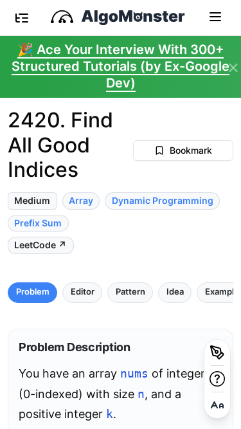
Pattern (130, 292)
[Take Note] (217, 352)
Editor (82, 292)
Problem (32, 292)
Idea (175, 292)
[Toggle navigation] (215, 16)
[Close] (233, 68)
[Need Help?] (217, 379)
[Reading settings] (217, 405)
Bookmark (191, 150)
